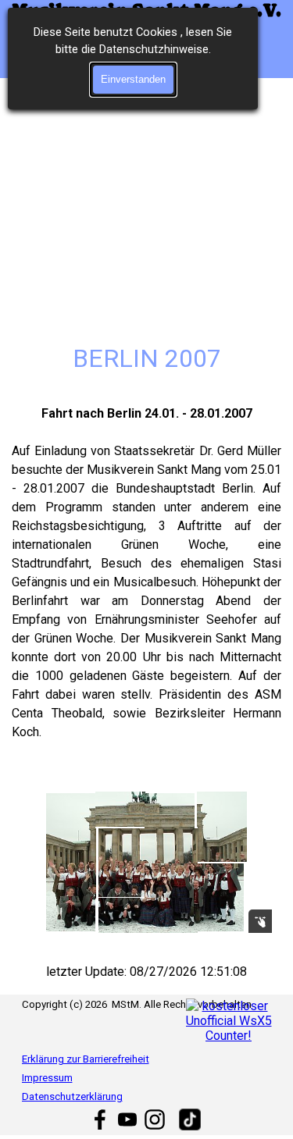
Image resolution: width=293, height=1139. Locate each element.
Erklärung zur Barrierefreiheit (85, 1059)
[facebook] (100, 1119)
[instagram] (154, 1119)
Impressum (47, 1078)
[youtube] (127, 1119)
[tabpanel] (146, 582)
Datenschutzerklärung (72, 1096)
